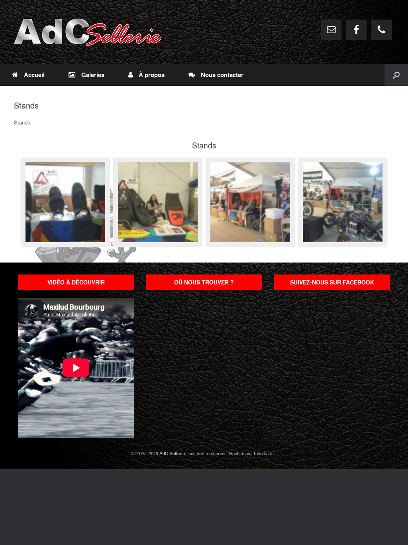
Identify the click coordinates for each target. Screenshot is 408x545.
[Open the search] (396, 75)
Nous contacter (222, 74)
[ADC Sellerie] (87, 32)
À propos (152, 74)
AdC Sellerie (172, 453)
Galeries (92, 74)
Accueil (34, 74)
